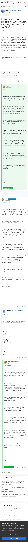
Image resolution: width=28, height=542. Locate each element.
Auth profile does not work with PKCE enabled (14, 494)
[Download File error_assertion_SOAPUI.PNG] (18, 72)
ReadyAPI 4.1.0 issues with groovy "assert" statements (13, 488)
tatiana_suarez (12, 496)
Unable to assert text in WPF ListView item (13, 509)
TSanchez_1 (12, 516)
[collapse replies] (14, 198)
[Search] (16, 2)
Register (20, 2)
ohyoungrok (10, 484)
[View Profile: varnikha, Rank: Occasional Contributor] (3, 11)
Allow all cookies (14, 538)
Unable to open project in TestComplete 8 (13, 519)
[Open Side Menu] (2, 2)
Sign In (24, 2)
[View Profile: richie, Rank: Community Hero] (3, 199)
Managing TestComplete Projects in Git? (12, 514)
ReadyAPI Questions (7, 6)
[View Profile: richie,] (4, 86)
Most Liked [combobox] (23, 195)
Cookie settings (14, 534)
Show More (14, 499)
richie (7, 86)
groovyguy (10, 491)
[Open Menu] (26, 6)
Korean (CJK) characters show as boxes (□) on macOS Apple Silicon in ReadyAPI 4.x (14, 481)
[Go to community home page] (9, 2)
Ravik (10, 521)
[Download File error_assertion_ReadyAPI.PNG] (19, 76)
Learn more (11, 530)
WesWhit (10, 510)
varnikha (7, 10)
